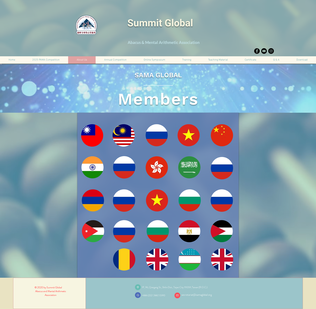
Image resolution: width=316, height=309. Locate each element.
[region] (94, 137)
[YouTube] (264, 51)
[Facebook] (257, 51)
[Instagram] (271, 51)
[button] (250, 60)
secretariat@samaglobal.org (197, 295)
